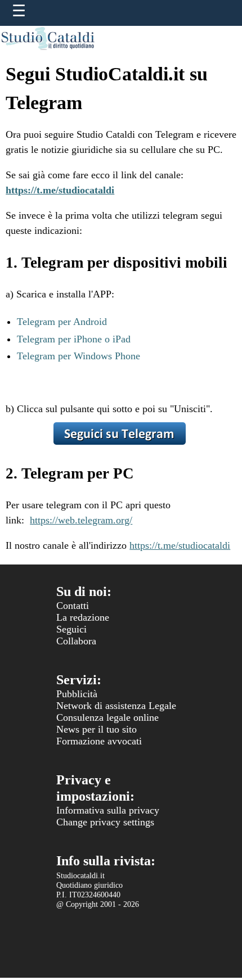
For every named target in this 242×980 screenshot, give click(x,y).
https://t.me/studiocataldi (179, 545)
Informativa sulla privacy (107, 810)
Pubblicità (76, 693)
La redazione (82, 617)
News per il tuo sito (96, 729)
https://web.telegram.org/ (81, 520)
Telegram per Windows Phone (78, 356)
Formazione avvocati (99, 741)
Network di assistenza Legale (116, 705)
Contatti (72, 605)
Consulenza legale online (107, 717)
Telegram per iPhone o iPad (74, 339)
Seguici (71, 629)
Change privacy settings (105, 822)
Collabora (76, 641)
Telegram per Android (62, 321)
